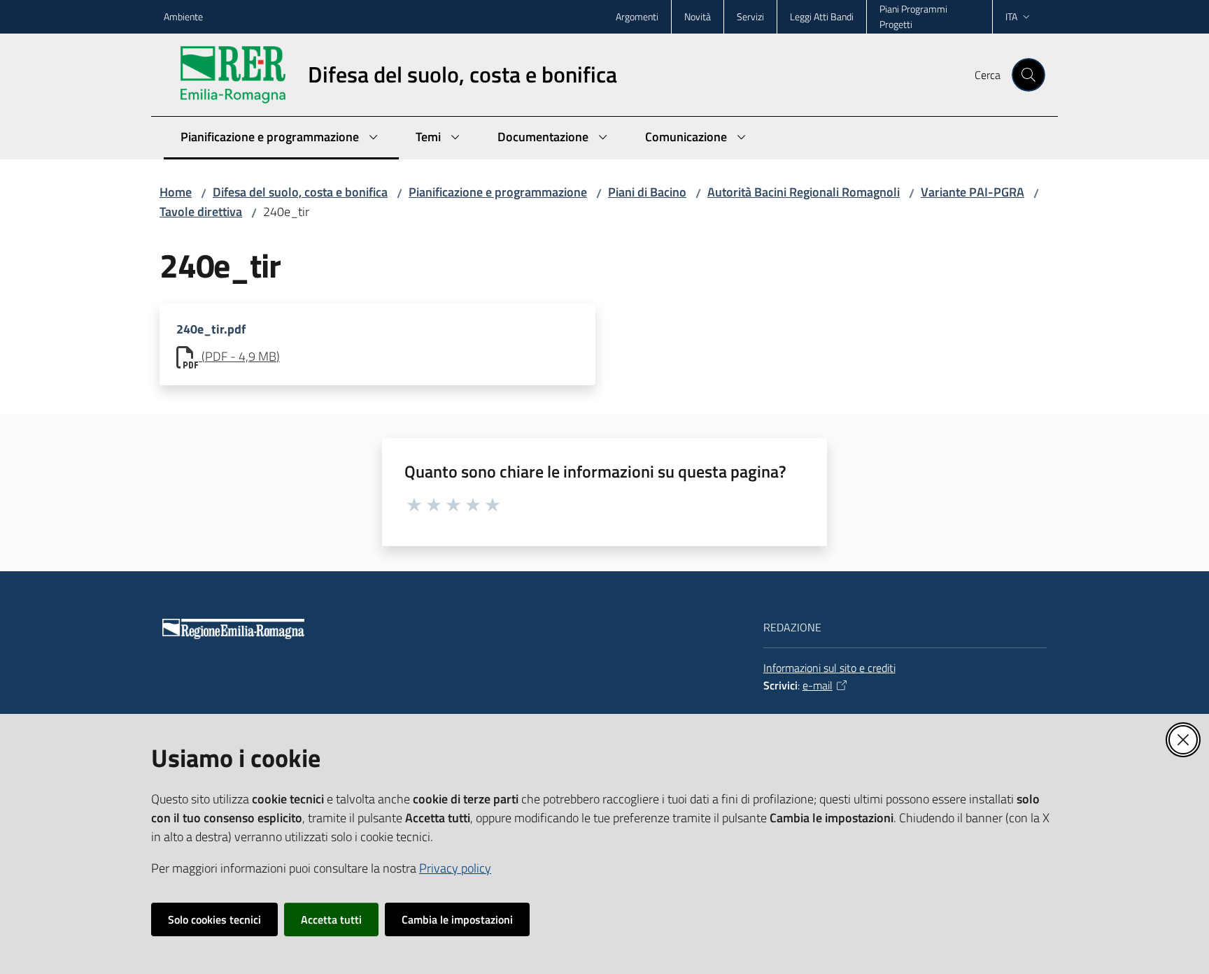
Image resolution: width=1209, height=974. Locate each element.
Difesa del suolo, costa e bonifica (300, 191)
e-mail (818, 685)
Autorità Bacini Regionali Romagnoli (803, 191)
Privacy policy (455, 868)
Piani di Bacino (647, 191)
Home (176, 191)
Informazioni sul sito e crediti (829, 667)
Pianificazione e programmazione (498, 191)
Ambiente (183, 16)
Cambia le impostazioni (457, 919)
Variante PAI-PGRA (972, 191)
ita (1011, 16)
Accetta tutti (331, 919)
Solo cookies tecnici (214, 919)
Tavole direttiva (201, 211)
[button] (1028, 75)
